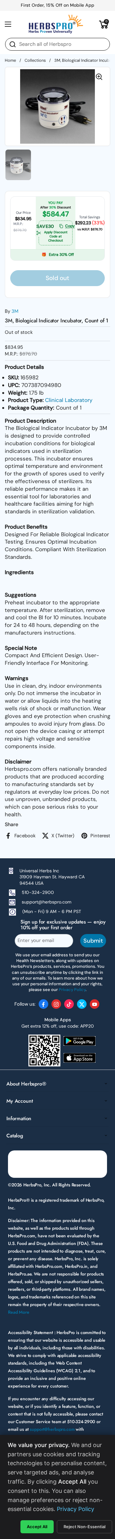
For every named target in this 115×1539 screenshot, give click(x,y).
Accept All (37, 1526)
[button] (103, 24)
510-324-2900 (38, 892)
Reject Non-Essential (84, 1526)
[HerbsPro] (56, 24)
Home (10, 60)
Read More (18, 1312)
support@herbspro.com (46, 902)
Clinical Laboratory (68, 400)
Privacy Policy (75, 1509)
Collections (35, 60)
